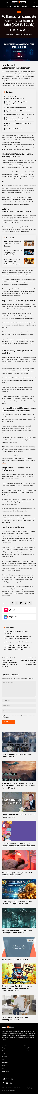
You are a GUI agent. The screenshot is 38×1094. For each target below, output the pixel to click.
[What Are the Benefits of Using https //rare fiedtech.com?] (29, 252)
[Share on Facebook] (10, 30)
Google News (12, 617)
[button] (3, 2)
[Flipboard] (6, 610)
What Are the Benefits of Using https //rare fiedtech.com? (13, 253)
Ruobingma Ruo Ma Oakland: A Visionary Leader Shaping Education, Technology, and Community (17, 647)
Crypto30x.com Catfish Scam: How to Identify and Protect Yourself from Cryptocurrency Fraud (17, 988)
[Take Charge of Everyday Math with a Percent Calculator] (29, 243)
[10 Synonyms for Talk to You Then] (19, 947)
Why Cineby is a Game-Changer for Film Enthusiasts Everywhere (12, 262)
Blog (19, 12)
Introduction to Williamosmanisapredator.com (14, 97)
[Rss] (10, 1083)
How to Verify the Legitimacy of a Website (20, 114)
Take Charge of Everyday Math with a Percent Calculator (13, 244)
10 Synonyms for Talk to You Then (15, 959)
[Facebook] (3, 1083)
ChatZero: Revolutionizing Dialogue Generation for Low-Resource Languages (18, 844)
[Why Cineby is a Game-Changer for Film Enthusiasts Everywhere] (29, 261)
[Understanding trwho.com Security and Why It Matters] (19, 742)
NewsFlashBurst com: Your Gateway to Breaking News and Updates (17, 931)
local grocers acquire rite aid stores (19, 642)
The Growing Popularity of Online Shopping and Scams (16, 103)
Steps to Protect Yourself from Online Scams (17, 124)
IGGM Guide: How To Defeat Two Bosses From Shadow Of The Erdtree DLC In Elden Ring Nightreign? (18, 785)
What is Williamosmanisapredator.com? (19, 107)
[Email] (20, 30)
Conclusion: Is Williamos (14, 129)
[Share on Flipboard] (17, 30)
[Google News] (6, 617)
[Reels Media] (19, 2)
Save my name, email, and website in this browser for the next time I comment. (19, 716)
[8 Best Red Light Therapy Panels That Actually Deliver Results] (19, 860)
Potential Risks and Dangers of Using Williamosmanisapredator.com (17, 119)
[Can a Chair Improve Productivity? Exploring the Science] (19, 1005)
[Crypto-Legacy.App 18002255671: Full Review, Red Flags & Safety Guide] (19, 889)
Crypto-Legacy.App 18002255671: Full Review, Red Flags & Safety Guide (17, 902)
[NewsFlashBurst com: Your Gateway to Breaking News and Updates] (19, 918)
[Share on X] (14, 30)
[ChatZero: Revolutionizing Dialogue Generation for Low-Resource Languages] (19, 831)
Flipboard (11, 610)
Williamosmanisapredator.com (11, 83)
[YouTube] (6, 1083)
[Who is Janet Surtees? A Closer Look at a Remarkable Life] (19, 802)
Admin (10, 34)
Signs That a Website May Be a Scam (18, 111)
